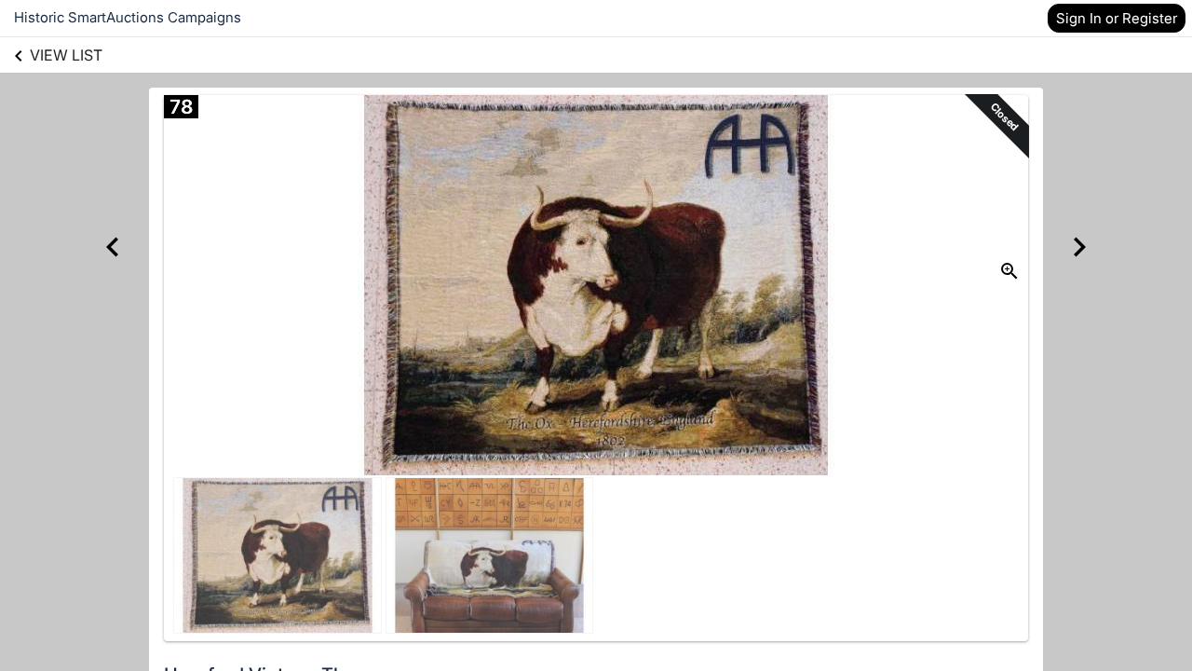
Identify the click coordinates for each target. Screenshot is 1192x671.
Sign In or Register (1116, 18)
